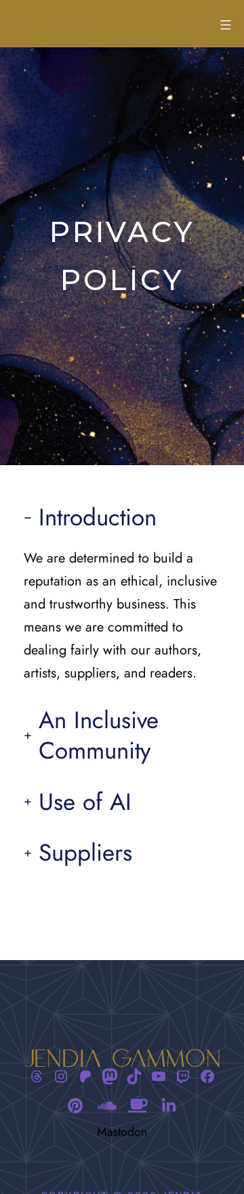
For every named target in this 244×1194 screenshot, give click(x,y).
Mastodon (122, 1132)
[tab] (122, 594)
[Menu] (224, 25)
